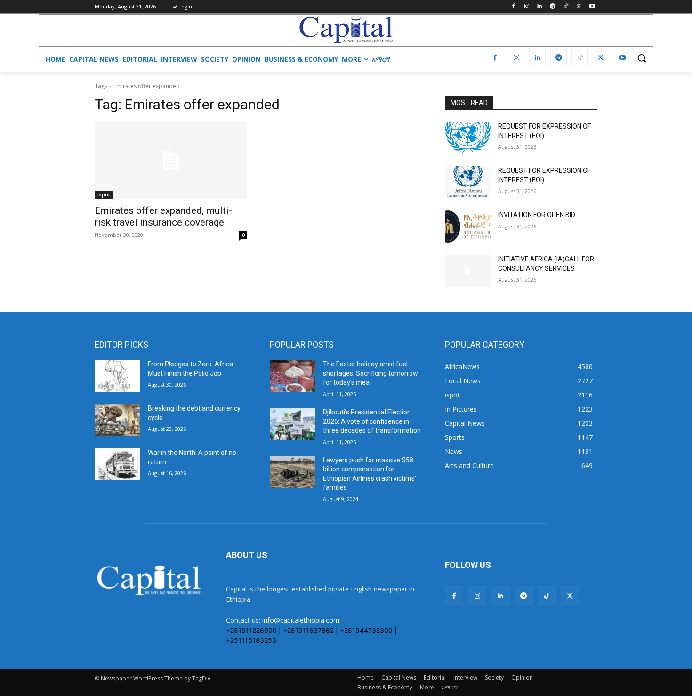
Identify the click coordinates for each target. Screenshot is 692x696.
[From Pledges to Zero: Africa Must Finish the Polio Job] (117, 376)
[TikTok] (566, 6)
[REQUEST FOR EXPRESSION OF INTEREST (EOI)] (468, 138)
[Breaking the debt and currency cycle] (117, 420)
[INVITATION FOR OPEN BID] (468, 226)
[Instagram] (526, 6)
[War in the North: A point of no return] (117, 464)
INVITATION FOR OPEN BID (536, 215)
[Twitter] (578, 6)
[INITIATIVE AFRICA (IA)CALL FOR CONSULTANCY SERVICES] (468, 271)
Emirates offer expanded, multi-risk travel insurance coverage (163, 216)
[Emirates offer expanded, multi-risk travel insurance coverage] (171, 160)
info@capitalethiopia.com (300, 619)
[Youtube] (592, 6)
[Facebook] (513, 6)
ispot (103, 194)
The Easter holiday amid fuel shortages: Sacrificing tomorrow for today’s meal (370, 373)
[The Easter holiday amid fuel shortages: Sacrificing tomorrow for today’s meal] (292, 376)
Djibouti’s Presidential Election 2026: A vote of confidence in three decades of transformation (372, 421)
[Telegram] (552, 6)
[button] (641, 58)
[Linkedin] (539, 6)
